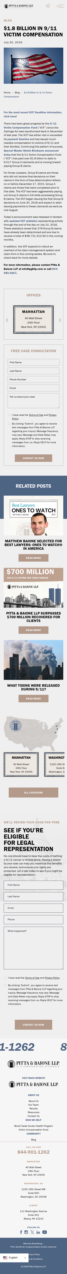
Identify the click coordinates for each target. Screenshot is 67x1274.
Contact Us (34, 1116)
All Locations (33, 792)
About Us (33, 1101)
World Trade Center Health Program (33, 1126)
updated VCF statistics (23, 221)
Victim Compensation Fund (33, 1130)
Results (33, 1109)
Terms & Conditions (33, 1259)
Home (7, 93)
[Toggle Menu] (60, 6)
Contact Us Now (33, 458)
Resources (33, 1112)
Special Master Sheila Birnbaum (24, 150)
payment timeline (18, 139)
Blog (17, 93)
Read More (33, 557)
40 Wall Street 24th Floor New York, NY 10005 (33, 322)
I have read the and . (34, 417)
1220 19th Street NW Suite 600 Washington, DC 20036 (34, 1193)
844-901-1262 (33, 1152)
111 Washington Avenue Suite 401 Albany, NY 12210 (33, 1215)
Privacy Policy (52, 978)
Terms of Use (36, 415)
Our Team (33, 1105)
